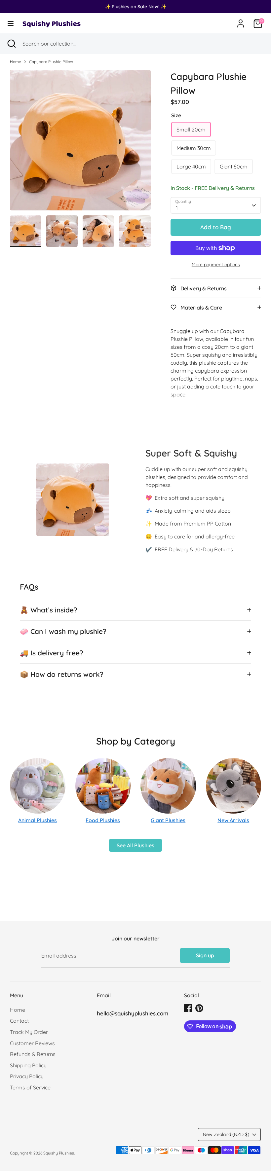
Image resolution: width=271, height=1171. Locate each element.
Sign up (205, 955)
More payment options (216, 265)
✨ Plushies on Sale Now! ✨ (135, 7)
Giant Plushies (168, 820)
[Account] (240, 21)
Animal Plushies (37, 820)
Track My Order (29, 1032)
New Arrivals (233, 820)
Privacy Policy (27, 1076)
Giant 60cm (234, 166)
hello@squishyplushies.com (132, 1013)
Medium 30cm (193, 148)
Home (15, 61)
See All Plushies (135, 845)
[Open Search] (11, 44)
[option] (80, 142)
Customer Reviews (32, 1043)
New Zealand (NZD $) (226, 1134)
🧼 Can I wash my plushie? (63, 631)
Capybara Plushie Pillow (51, 61)
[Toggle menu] (10, 23)
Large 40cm (191, 166)
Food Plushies (103, 820)
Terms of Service (30, 1087)
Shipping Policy (28, 1065)
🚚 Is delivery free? (51, 652)
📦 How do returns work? (61, 674)
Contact (19, 1020)
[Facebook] (188, 1008)
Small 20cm (191, 129)
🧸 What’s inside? (48, 609)
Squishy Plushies (58, 1153)
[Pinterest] (199, 1008)
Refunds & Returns (33, 1054)
